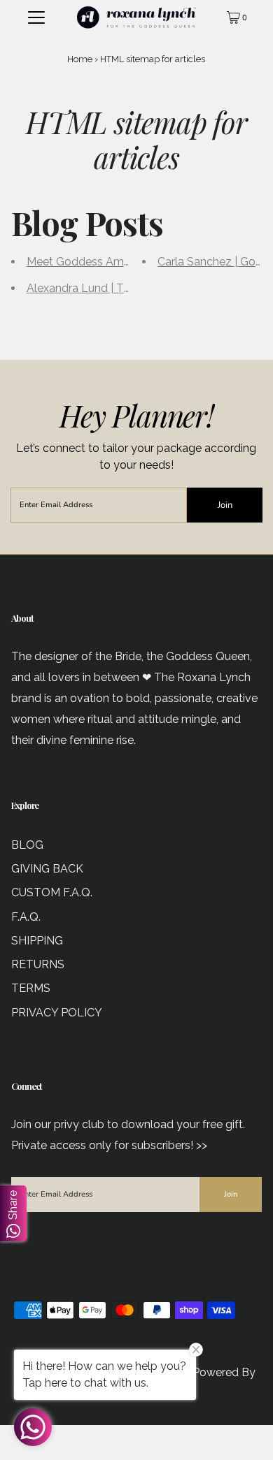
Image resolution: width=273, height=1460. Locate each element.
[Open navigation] (36, 17)
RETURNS (37, 964)
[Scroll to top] (245, 1432)
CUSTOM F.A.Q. (51, 892)
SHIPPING (37, 940)
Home (79, 59)
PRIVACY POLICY (56, 1012)
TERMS (30, 988)
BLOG (27, 845)
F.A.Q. (26, 917)
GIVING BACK (47, 868)
